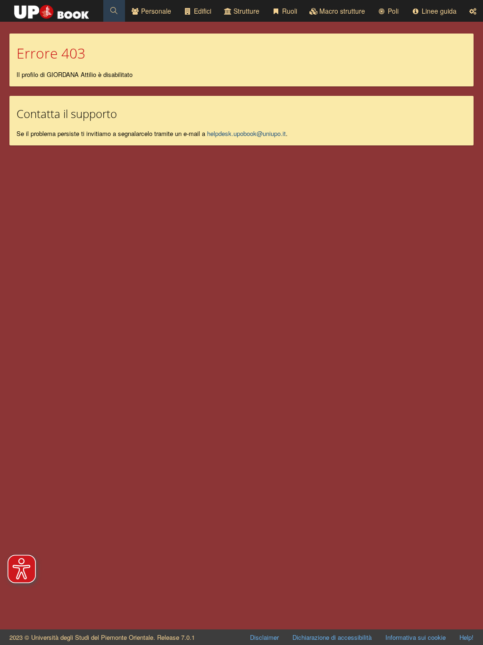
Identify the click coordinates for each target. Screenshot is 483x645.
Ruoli (288, 11)
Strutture (245, 11)
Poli (392, 11)
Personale (155, 11)
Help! (466, 637)
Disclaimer (264, 637)
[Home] (51, 9)
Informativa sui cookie (415, 637)
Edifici (201, 11)
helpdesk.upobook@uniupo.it (246, 133)
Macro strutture (341, 11)
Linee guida (438, 11)
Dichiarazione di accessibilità (332, 637)
